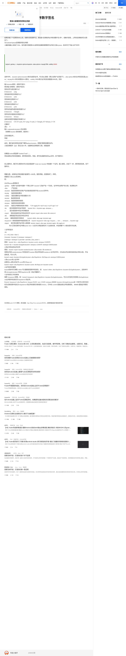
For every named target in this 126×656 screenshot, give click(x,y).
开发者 (25, 383)
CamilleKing (7, 411)
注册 (115, 3)
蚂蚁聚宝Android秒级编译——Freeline (106, 76)
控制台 (111, 3)
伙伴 (50, 3)
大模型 (19, 3)
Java (41, 309)
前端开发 (19, 341)
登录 (122, 3)
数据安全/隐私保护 (26, 309)
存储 (13, 355)
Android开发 (16, 309)
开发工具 (14, 397)
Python (35, 309)
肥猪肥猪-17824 (8, 467)
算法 (14, 411)
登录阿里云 (28, 30)
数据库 (22, 411)
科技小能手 (14, 653)
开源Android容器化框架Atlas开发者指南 (106, 57)
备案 (106, 3)
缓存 (13, 383)
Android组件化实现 (100, 73)
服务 (54, 3)
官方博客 (46, 8)
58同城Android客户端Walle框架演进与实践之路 (108, 69)
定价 (40, 3)
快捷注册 (11, 30)
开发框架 (13, 341)
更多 (120, 52)
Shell (21, 425)
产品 (24, 3)
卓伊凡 (6, 425)
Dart (11, 439)
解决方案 (29, 3)
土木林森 (6, 341)
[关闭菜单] (3, 3)
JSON (15, 453)
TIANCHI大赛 (58, 8)
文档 (102, 3)
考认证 (51, 8)
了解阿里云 (61, 3)
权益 (35, 3)
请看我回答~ (7, 453)
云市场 (45, 3)
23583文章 (31, 653)
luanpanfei (7, 355)
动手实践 (40, 8)
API (23, 453)
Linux (20, 467)
